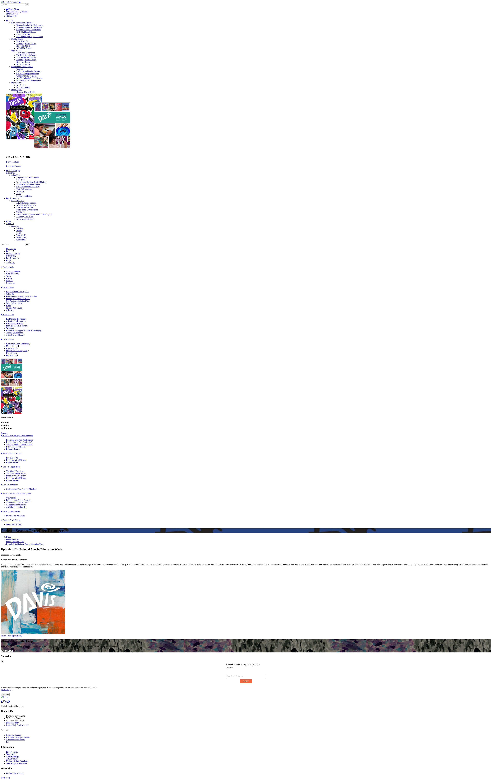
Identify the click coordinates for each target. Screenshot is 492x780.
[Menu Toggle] (20, 2)
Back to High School (11, 467)
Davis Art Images (13, 170)
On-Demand (11, 498)
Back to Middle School (12, 453)
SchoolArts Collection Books (28, 184)
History (19, 230)
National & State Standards (17, 761)
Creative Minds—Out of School (19, 444)
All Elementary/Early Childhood (29, 37)
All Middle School (23, 48)
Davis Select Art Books (15, 516)
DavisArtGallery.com (14, 773)
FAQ (8, 742)
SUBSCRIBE (7, 651)
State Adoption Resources (16, 763)
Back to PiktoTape (10, 485)
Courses (19, 69)
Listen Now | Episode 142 (11, 636)
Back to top (5, 778)
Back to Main (8, 267)
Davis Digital (13, 9)
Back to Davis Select (11, 511)
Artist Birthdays (12, 756)
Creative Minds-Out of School (28, 30)
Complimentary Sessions (26, 76)
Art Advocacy (12, 759)
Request (4, 433)
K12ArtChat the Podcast (16, 319)
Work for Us (21, 237)
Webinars (20, 212)
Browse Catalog (12, 162)
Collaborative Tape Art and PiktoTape (21, 489)
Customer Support (13, 735)
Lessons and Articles (24, 207)
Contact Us (12, 16)
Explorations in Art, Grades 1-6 (29, 27)
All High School (23, 64)
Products (9, 251)
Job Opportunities (13, 271)
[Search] (27, 244)
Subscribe (20, 180)
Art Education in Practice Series (29, 78)
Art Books (20, 85)
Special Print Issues (24, 196)
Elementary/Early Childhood (22, 23)
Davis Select (16, 83)
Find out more (6, 690)
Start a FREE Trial (13, 524)
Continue (5, 695)
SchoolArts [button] (10, 173)
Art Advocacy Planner (25, 219)
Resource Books (23, 34)
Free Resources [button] (12, 198)
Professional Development (22, 67)
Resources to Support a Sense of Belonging (34, 214)
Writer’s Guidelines (14, 303)
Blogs (8, 221)
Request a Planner (13, 166)
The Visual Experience (25, 53)
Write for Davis (12, 274)
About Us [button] (10, 224)
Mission (19, 228)
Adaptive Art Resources (26, 205)
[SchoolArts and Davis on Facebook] (2, 702)
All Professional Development (28, 80)
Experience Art (22, 41)
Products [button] (9, 20)
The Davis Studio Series (26, 55)
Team (18, 233)
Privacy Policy (12, 752)
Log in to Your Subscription (27, 177)
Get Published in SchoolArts (27, 187)
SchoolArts (15, 175)
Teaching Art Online (24, 217)
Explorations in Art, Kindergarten (29, 25)
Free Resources (17, 200)
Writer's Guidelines (24, 189)
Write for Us (21, 235)
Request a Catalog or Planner (18, 737)
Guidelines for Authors (15, 740)
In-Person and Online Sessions (28, 71)
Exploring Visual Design (26, 43)
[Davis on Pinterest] (9, 702)
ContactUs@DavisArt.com (17, 725)
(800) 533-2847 (12, 723)
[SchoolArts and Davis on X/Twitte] (4, 702)
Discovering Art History (26, 57)
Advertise (20, 191)
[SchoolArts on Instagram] (6, 702)
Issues (18, 194)
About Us (15, 226)
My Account (13, 14)
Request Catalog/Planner (18, 11)
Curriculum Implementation (27, 73)
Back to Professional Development (16, 493)
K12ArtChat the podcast (26, 203)
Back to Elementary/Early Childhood (17, 435)
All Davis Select (23, 87)
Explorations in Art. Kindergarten (19, 440)
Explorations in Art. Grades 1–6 (19, 442)
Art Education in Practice (16, 507)
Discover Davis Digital (25, 92)
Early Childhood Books (26, 32)
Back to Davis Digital (11, 520)
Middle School (17, 39)
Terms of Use (11, 754)
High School (16, 50)
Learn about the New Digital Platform (31, 182)
